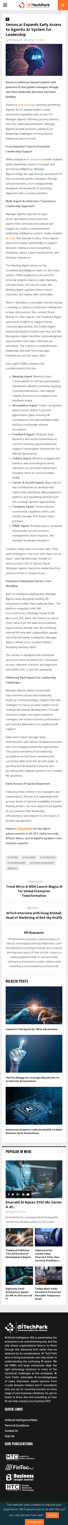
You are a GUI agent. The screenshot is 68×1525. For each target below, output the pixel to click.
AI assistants (34, 159)
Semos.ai (12, 868)
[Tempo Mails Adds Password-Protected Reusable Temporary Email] (48, 1275)
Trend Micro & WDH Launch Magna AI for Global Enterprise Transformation (34, 891)
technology (28, 104)
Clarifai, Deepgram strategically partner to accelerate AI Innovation (32, 1079)
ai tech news (29, 857)
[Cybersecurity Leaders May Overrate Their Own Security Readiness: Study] (48, 1237)
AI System (13, 857)
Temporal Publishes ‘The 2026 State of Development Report (18, 1253)
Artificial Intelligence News (21, 1420)
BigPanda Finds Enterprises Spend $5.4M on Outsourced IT (19, 1294)
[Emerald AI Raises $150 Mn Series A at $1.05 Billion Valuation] (34, 1179)
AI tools (10, 238)
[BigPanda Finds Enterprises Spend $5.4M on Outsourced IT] (19, 1275)
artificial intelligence (42, 863)
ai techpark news (17, 863)
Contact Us (11, 1430)
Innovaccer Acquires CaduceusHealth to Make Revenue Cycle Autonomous (34, 1131)
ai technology (47, 857)
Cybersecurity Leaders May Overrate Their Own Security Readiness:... (48, 1255)
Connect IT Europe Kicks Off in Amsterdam (31, 1029)
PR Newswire (15, 40)
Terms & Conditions (17, 1425)
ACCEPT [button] (52, 1515)
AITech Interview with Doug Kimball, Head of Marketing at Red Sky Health (34, 915)
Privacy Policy (34, 1522)
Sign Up (9, 1436)
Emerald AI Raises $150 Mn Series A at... (34, 1204)
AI (7, 19)
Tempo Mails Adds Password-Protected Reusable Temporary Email (48, 1294)
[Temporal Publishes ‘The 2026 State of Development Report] (19, 1237)
